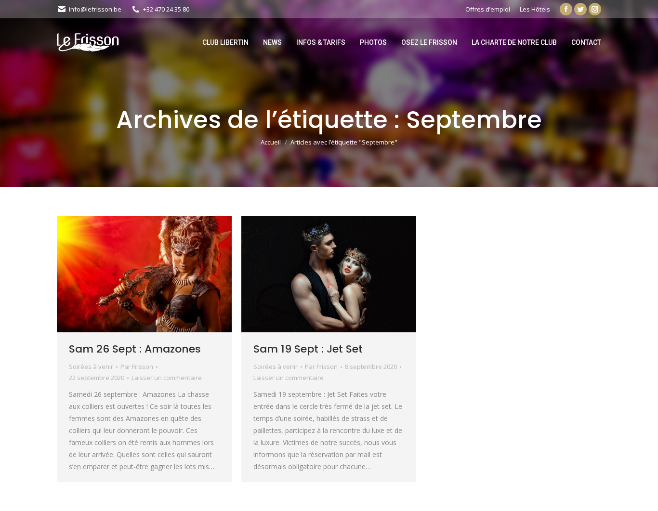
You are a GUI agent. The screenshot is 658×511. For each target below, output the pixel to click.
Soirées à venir (91, 366)
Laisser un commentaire (167, 377)
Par (136, 366)
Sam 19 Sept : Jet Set (308, 348)
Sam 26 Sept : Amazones (135, 348)
